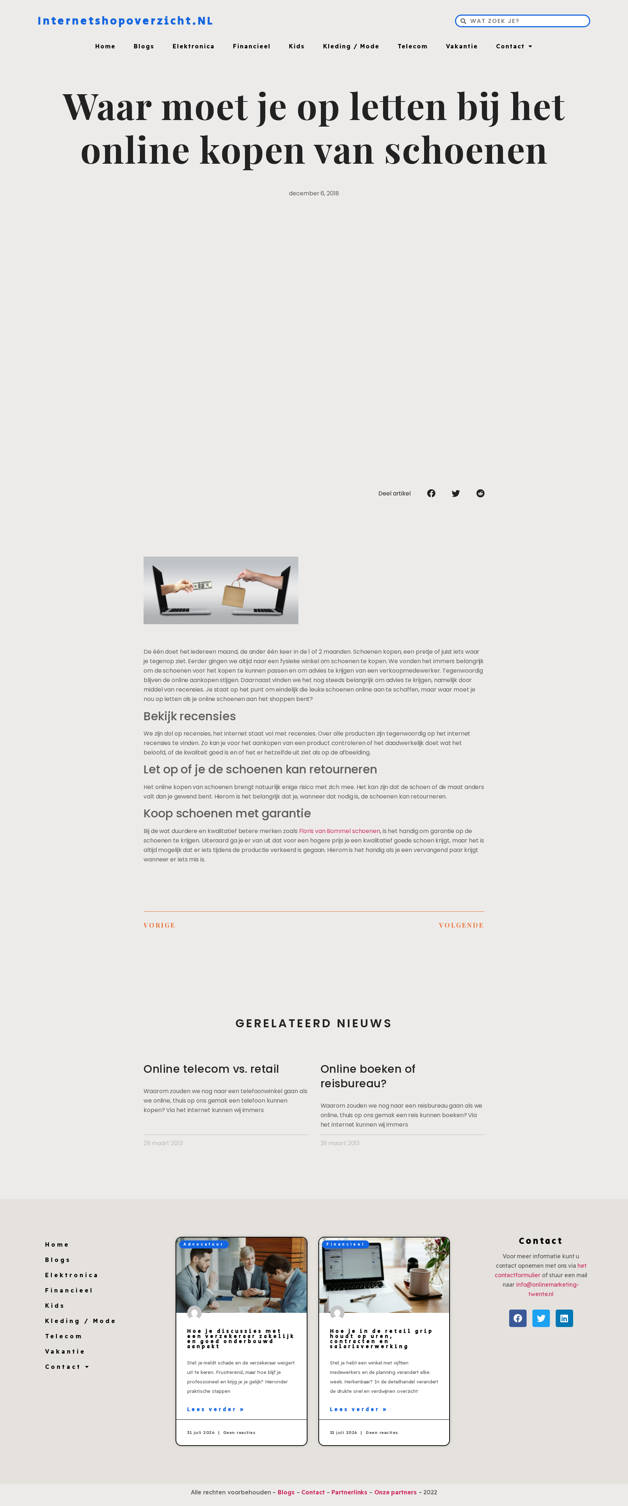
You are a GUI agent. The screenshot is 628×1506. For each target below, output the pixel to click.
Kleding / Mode (351, 46)
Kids (297, 46)
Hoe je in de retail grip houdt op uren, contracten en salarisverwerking (382, 1339)
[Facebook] (518, 1318)
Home (105, 46)
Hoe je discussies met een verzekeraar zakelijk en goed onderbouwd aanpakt (241, 1339)
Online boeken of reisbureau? (368, 1076)
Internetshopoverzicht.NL (126, 21)
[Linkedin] (564, 1318)
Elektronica (194, 46)
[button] (431, 493)
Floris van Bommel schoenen (339, 831)
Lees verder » (216, 1409)
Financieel (252, 46)
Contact (510, 46)
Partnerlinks (349, 1492)
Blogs (144, 46)
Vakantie (462, 46)
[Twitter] (541, 1318)
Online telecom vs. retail (211, 1069)
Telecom (413, 46)
